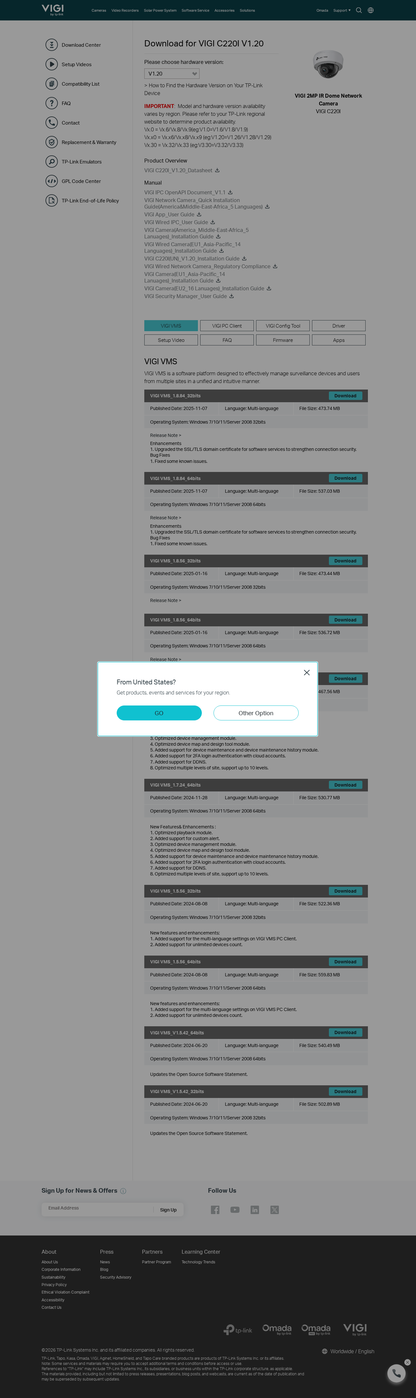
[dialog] (208, 699)
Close (307, 672)
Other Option (256, 713)
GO (159, 713)
